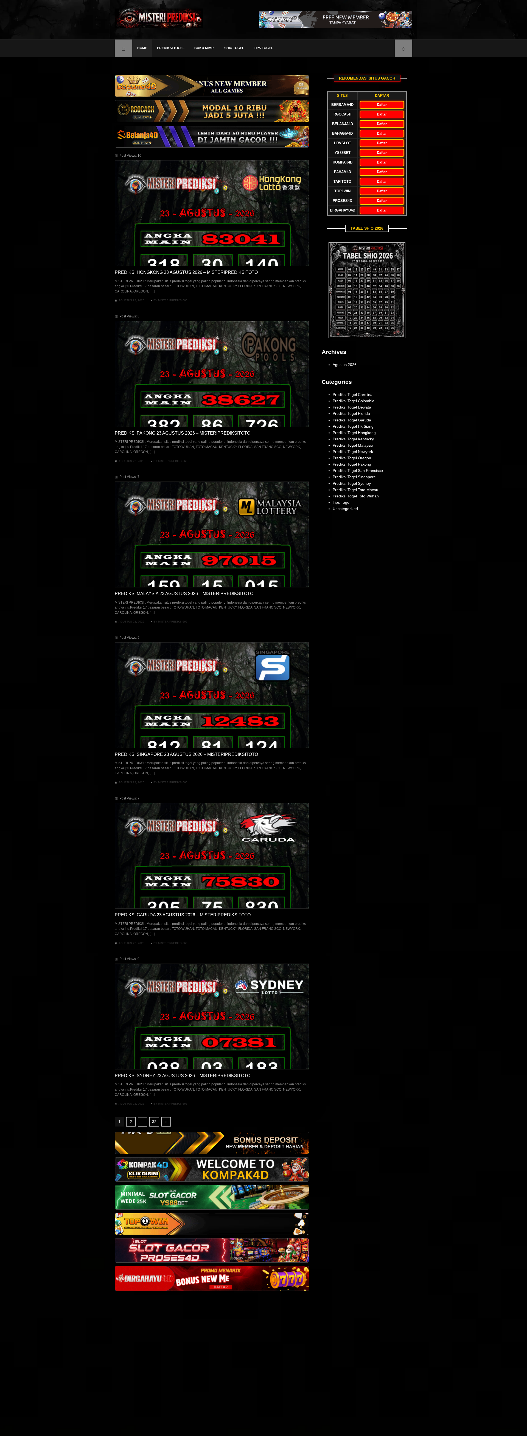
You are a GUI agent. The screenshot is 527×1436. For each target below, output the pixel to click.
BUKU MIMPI (204, 48)
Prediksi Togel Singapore (354, 477)
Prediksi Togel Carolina (352, 394)
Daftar (382, 105)
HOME (142, 48)
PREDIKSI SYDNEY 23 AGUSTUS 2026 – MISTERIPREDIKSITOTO (182, 1075)
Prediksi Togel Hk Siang (353, 426)
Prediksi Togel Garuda (352, 420)
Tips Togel (263, 48)
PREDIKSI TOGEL (170, 48)
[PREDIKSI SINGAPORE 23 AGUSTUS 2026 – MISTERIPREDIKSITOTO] (212, 695)
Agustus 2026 (345, 364)
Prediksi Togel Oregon (352, 458)
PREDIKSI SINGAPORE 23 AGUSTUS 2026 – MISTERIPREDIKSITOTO (186, 754)
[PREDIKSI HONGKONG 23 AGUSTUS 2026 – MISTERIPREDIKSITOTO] (212, 213)
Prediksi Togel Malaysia (353, 445)
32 (154, 1121)
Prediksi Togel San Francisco (358, 470)
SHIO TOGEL (234, 48)
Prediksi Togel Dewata (352, 407)
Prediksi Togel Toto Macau (355, 490)
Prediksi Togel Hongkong (354, 432)
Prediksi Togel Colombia (353, 401)
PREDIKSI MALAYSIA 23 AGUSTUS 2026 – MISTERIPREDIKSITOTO (184, 593)
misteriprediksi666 (172, 300)
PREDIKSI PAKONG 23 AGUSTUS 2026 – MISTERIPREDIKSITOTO (182, 433)
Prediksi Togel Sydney (352, 483)
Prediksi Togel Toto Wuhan (356, 496)
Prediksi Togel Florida (351, 413)
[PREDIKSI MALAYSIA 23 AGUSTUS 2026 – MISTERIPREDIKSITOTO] (212, 534)
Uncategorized (345, 508)
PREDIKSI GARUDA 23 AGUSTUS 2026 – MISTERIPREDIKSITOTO (183, 915)
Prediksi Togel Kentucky (353, 439)
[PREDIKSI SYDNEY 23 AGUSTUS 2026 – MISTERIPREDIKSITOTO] (212, 1016)
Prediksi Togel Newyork (353, 451)
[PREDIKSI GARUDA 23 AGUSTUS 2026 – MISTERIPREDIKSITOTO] (212, 856)
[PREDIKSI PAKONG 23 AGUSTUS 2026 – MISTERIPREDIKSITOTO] (212, 374)
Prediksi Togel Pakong (352, 464)
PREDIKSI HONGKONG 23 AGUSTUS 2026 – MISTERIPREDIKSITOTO (186, 272)
